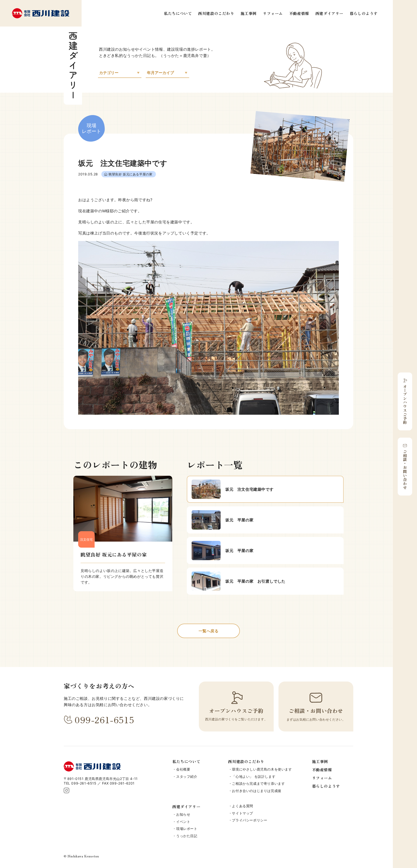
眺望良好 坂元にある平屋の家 (130, 174)
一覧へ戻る (209, 630)
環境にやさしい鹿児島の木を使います (262, 769)
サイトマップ (242, 813)
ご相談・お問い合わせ (405, 469)
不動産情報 (299, 13)
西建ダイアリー (329, 13)
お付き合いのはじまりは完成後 (256, 791)
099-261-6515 (104, 719)
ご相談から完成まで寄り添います (258, 783)
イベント (183, 822)
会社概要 (183, 769)
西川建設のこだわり (216, 13)
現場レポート (186, 829)
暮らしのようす (364, 13)
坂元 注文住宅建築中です (249, 489)
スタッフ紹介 (186, 776)
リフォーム (273, 13)
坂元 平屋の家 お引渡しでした (255, 581)
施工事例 (249, 13)
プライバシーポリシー (249, 820)
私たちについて (178, 13)
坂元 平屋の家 (239, 519)
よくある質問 (242, 806)
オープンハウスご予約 (405, 404)
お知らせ (183, 814)
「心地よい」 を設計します (253, 776)
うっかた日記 (186, 836)
